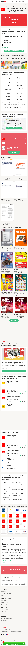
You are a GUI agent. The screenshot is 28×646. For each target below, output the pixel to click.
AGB (1, 640)
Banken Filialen (5, 582)
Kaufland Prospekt (4, 602)
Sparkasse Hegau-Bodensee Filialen (16, 582)
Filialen (16, 580)
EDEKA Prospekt (4, 600)
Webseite (7, 45)
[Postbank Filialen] (4, 515)
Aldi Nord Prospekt (4, 609)
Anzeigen (24, 4)
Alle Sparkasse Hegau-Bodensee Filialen (14, 50)
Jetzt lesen (14, 370)
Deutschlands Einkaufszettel (6, 618)
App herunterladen (4, 622)
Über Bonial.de (3, 591)
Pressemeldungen (4, 624)
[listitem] (7, 169)
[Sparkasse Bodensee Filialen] (10, 521)
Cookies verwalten (18, 640)
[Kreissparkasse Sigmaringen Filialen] (4, 526)
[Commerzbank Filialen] (10, 510)
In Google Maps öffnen (14, 127)
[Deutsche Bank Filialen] (17, 510)
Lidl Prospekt (3, 613)
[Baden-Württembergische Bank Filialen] (4, 510)
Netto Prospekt (4, 611)
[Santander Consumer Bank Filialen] (4, 532)
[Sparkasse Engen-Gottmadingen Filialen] (24, 515)
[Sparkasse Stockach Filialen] (17, 515)
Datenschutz (3, 639)
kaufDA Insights (4, 620)
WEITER (14, 22)
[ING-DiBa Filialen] (24, 532)
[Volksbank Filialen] (24, 510)
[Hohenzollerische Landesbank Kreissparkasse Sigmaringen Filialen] (4, 534)
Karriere (2, 595)
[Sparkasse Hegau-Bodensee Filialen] (24, 521)
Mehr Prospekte (14, 320)
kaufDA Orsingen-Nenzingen (7, 580)
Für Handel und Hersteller (6, 593)
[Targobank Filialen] (24, 526)
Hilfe (1, 637)
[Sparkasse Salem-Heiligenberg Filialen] (17, 526)
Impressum (16, 637)
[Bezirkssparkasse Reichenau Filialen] (4, 521)
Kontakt (15, 639)
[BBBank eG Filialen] (17, 532)
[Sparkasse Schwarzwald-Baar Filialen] (10, 526)
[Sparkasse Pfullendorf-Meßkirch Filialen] (10, 515)
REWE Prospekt (4, 604)
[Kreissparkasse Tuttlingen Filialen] (17, 521)
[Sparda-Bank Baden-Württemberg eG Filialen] (10, 532)
